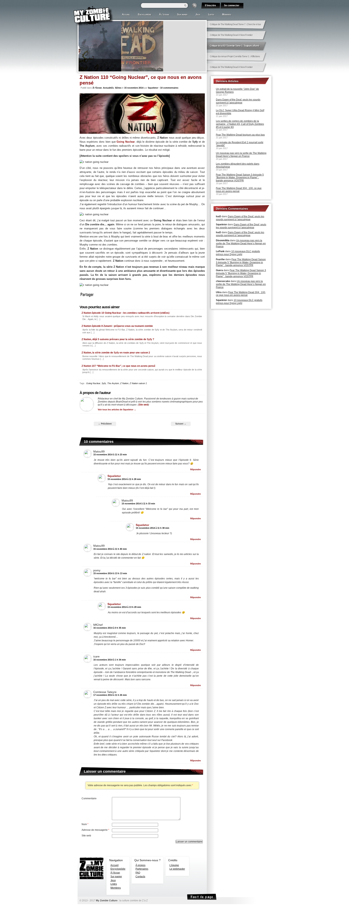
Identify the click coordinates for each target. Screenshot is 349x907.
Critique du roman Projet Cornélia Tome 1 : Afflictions (235, 56)
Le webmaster (177, 868)
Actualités (108, 88)
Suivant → (180, 423)
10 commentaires (169, 88)
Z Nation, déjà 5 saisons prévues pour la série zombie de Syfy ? (118, 339)
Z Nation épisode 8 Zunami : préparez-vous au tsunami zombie (117, 326)
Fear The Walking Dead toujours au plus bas (240, 134)
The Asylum (113, 383)
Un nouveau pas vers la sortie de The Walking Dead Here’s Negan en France (241, 155)
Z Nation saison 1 (138, 383)
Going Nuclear (126, 141)
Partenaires (142, 868)
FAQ (138, 872)
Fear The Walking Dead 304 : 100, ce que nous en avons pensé (239, 190)
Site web (143, 404)
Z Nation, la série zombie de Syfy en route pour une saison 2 (116, 352)
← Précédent (105, 423)
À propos (140, 865)
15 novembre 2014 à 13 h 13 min (110, 573)
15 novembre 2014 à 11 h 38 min (152, 528)
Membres (226, 14)
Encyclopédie (144, 14)
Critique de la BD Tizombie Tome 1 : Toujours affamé (119, 65)
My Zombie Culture (107, 900)
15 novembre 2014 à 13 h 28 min (124, 607)
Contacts (140, 876)
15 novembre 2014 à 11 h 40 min (110, 549)
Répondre (195, 469)
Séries (118, 88)
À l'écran (164, 14)
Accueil (126, 14)
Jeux (198, 14)
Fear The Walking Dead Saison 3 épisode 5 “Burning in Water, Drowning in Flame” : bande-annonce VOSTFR (240, 177)
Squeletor (153, 88)
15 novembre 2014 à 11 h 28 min (124, 479)
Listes (211, 14)
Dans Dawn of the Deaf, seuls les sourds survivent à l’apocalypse (238, 101)
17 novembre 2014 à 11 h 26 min (110, 695)
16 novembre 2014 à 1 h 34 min (109, 659)
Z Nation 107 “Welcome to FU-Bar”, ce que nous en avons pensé (118, 366)
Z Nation (124, 383)
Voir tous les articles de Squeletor (117, 409)
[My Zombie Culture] (94, 16)
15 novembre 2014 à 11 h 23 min (110, 454)
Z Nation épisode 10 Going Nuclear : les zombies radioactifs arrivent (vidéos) (125, 312)
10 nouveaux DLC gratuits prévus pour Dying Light (238, 253)
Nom (85, 824)
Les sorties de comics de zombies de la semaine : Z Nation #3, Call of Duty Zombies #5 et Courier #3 (240, 124)
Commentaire (89, 798)
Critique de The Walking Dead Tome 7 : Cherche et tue (235, 24)
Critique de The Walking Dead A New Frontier (231, 35)
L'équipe (174, 865)
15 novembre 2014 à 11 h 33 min (138, 503)
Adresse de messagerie (95, 830)
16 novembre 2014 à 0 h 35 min (109, 628)
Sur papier (182, 14)
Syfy (104, 383)
